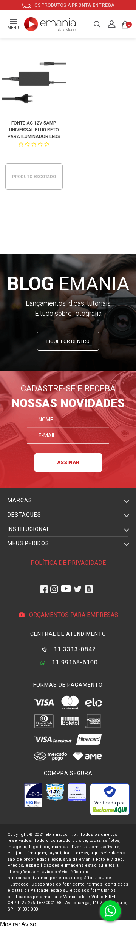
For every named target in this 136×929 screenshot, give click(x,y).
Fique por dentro (68, 341)
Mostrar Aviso (18, 924)
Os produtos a (74, 5)
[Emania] (50, 24)
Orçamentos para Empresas (73, 614)
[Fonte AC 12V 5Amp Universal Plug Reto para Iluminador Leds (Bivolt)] (34, 82)
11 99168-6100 (74, 662)
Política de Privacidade (68, 562)
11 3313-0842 (74, 649)
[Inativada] (33, 795)
